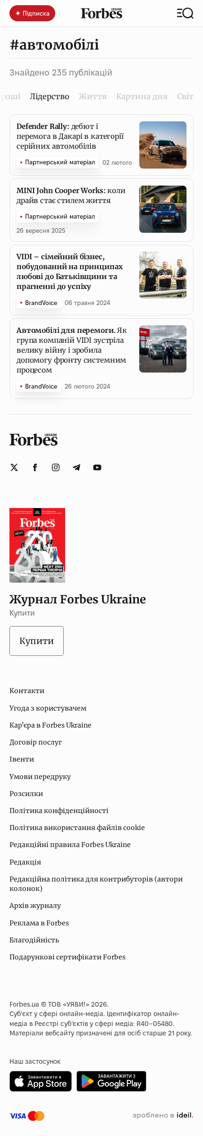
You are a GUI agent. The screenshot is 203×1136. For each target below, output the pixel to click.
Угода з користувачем (47, 708)
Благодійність (34, 940)
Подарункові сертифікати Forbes (67, 957)
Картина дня (142, 96)
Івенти (21, 759)
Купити (36, 641)
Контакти (26, 691)
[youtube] (97, 467)
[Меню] (185, 13)
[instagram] (55, 467)
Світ (185, 96)
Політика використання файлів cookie (77, 827)
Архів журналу (35, 905)
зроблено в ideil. (163, 1115)
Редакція (25, 862)
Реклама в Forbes (39, 923)
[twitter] (14, 467)
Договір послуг (35, 742)
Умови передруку (40, 776)
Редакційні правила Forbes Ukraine (70, 844)
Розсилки (26, 793)
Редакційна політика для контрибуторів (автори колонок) (96, 884)
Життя (93, 96)
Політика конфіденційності (59, 810)
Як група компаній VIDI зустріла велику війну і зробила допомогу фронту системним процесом (72, 350)
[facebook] (35, 467)
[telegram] (76, 467)
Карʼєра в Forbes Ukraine (50, 725)
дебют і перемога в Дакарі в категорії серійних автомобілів (70, 136)
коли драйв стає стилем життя (71, 195)
